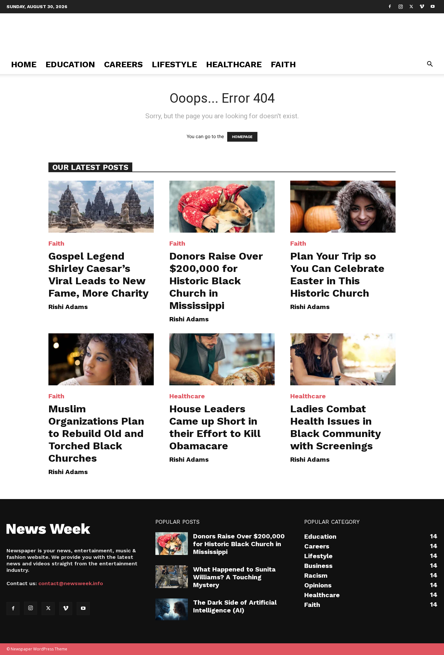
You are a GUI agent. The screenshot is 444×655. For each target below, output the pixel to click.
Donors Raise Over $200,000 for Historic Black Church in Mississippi (216, 281)
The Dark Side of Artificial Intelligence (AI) (235, 606)
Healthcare (234, 64)
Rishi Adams (68, 307)
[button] (429, 65)
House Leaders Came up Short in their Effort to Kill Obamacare (215, 427)
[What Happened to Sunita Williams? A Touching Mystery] (171, 576)
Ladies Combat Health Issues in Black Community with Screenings (335, 427)
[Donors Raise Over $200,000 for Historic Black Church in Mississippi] (222, 207)
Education (70, 64)
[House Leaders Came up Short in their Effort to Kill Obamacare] (222, 359)
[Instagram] (400, 6)
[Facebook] (390, 6)
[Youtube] (432, 6)
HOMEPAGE (242, 137)
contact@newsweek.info (70, 583)
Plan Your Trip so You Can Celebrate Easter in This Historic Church (337, 274)
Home (23, 64)
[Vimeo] (422, 6)
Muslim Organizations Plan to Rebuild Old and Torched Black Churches (96, 433)
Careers (123, 64)
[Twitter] (411, 6)
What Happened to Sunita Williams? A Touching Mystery (234, 577)
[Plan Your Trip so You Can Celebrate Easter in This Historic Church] (343, 207)
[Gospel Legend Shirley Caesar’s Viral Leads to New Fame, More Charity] (101, 207)
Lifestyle (174, 64)
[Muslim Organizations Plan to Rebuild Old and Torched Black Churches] (101, 359)
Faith (283, 64)
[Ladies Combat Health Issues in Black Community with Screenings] (343, 359)
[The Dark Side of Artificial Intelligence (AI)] (171, 609)
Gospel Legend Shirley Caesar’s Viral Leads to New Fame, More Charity (98, 274)
